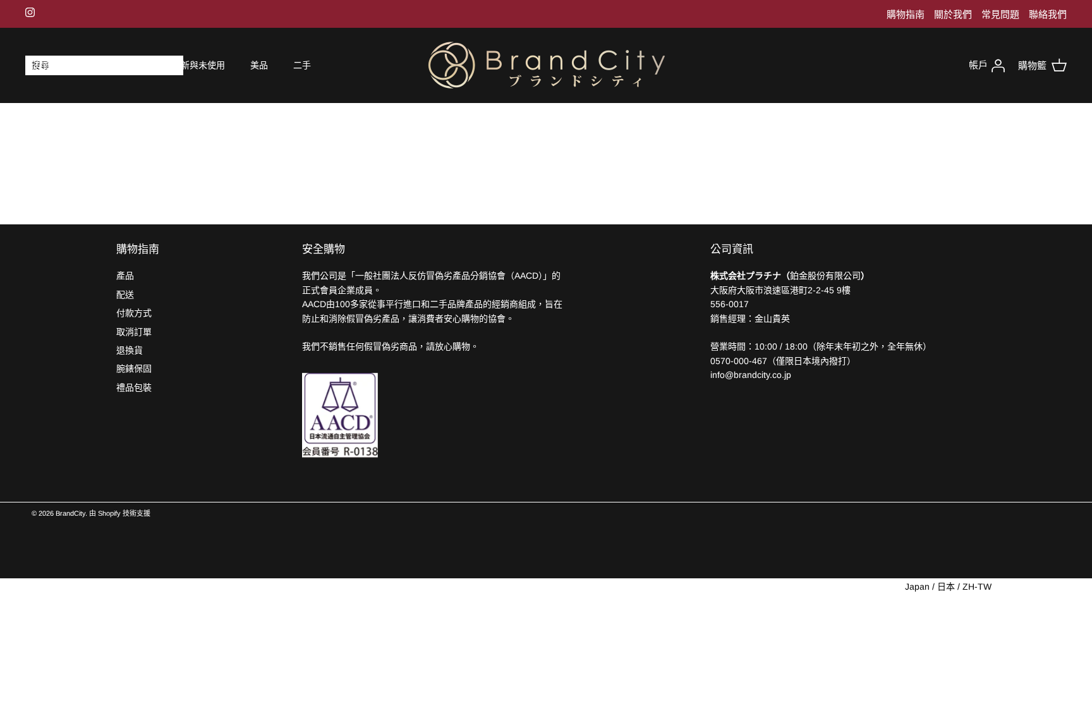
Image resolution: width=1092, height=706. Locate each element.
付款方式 (134, 313)
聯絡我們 (1048, 14)
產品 (125, 276)
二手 (302, 65)
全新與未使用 (198, 65)
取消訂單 (134, 332)
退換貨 (129, 350)
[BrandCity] (546, 66)
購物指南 (906, 14)
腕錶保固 (134, 368)
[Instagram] (30, 12)
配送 (125, 294)
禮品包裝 (134, 387)
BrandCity (70, 513)
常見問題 (1000, 14)
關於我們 (953, 14)
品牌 (95, 65)
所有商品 (43, 65)
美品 (259, 65)
